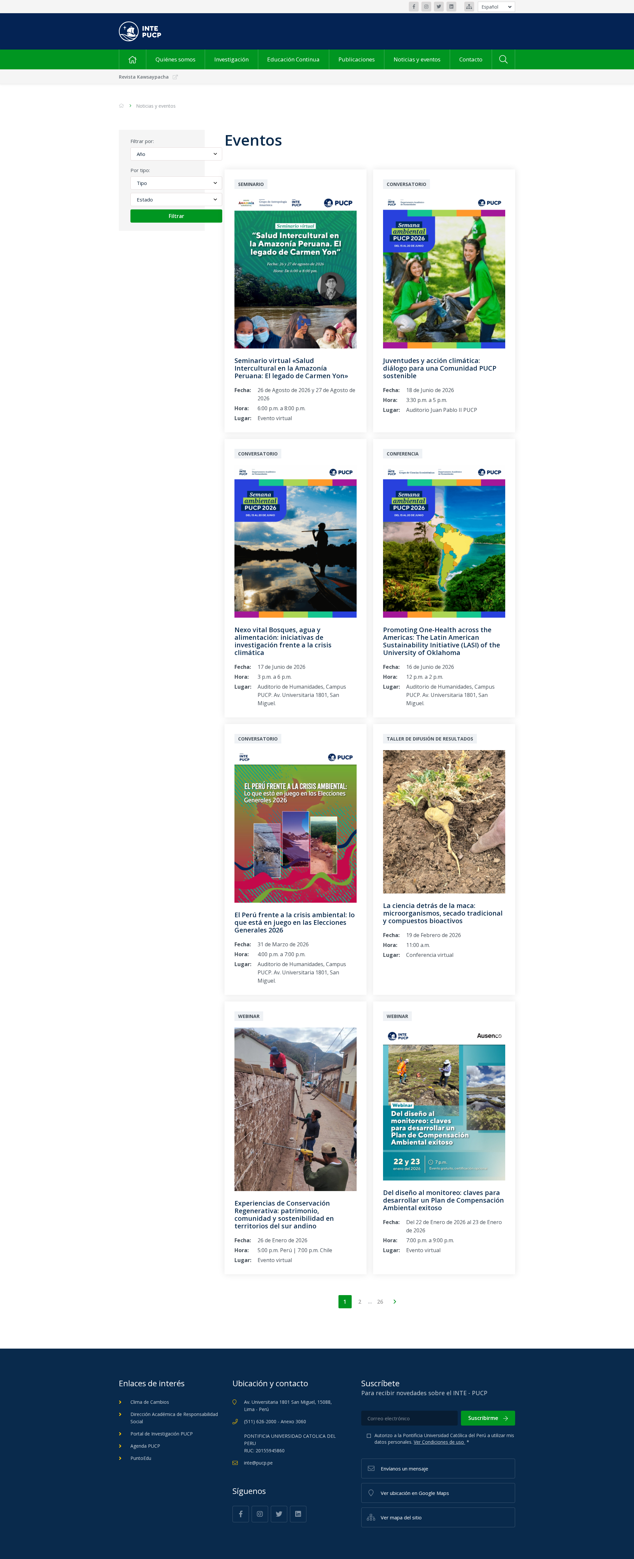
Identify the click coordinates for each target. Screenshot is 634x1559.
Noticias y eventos (417, 59)
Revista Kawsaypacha (144, 77)
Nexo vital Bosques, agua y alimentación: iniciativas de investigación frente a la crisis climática (283, 641)
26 (380, 1301)
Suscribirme (483, 1418)
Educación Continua (293, 59)
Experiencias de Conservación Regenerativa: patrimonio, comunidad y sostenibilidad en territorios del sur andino (284, 1214)
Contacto (470, 59)
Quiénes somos (175, 59)
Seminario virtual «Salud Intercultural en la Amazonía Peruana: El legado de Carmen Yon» (291, 368)
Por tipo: (140, 170)
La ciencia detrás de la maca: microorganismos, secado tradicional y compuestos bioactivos (443, 913)
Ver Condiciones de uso (439, 1442)
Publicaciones (356, 59)
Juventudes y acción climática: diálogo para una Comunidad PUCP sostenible (439, 368)
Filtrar (176, 216)
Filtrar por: (142, 141)
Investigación (231, 59)
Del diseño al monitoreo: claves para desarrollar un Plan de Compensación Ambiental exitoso (443, 1200)
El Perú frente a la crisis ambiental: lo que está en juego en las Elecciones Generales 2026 (294, 922)
